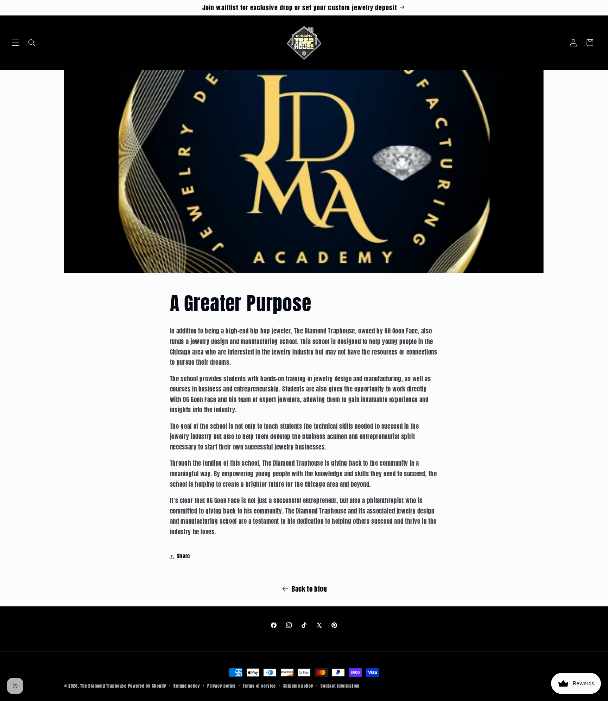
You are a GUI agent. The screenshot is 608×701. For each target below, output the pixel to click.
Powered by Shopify (147, 686)
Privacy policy (221, 686)
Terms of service (259, 686)
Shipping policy (298, 686)
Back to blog (309, 589)
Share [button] (183, 556)
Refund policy (186, 686)
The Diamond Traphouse (103, 686)
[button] (15, 42)
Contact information (340, 686)
